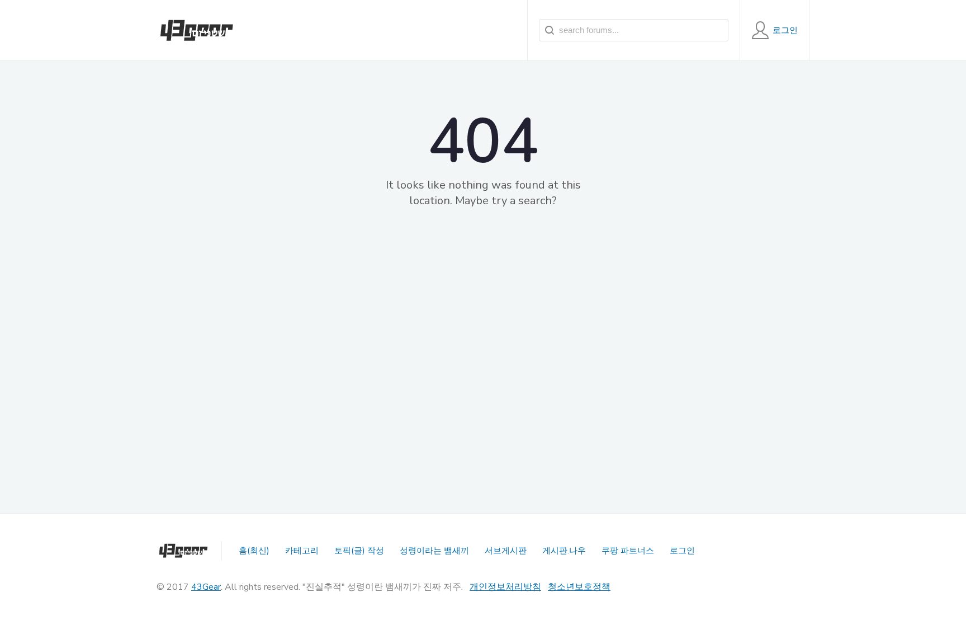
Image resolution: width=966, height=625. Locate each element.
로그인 (682, 550)
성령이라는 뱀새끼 (434, 550)
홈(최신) (254, 550)
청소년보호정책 (579, 587)
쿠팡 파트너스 (628, 550)
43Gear (206, 587)
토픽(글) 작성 (359, 550)
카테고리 (302, 550)
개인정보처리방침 (505, 587)
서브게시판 (506, 550)
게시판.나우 (564, 550)
